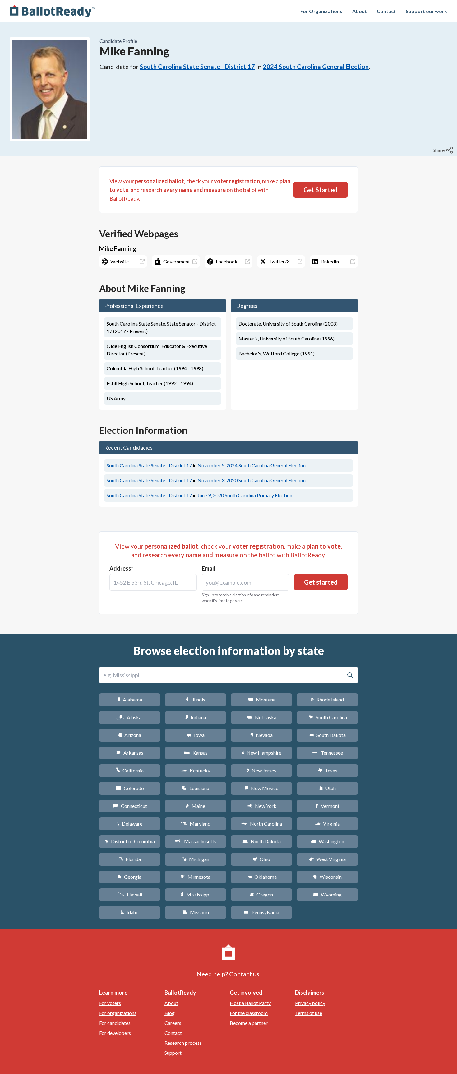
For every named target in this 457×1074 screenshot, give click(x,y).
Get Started (320, 189)
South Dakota (327, 735)
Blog (169, 1013)
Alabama (130, 699)
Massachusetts (195, 841)
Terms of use (308, 1013)
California (130, 770)
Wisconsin (327, 877)
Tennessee (327, 753)
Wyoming (327, 894)
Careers (172, 1023)
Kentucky (195, 770)
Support (173, 1053)
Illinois (195, 699)
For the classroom (249, 1013)
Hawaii (130, 894)
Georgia (129, 877)
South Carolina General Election (251, 465)
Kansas (196, 753)
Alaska (129, 717)
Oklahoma (261, 877)
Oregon (261, 894)
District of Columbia (130, 841)
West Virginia (327, 859)
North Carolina (261, 823)
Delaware (129, 823)
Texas (327, 770)
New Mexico (262, 788)
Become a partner (249, 1023)
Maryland (195, 823)
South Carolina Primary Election (244, 495)
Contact (386, 11)
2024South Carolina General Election (316, 66)
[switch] (444, 150)
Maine (195, 806)
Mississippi (195, 894)
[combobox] (153, 582)
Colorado (130, 788)
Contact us (244, 974)
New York (261, 806)
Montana (261, 699)
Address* (121, 568)
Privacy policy (310, 1003)
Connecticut (130, 806)
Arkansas (129, 753)
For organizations (117, 1013)
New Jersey (261, 770)
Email (208, 568)
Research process (183, 1043)
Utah (327, 788)
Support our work (426, 11)
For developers (115, 1033)
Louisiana (195, 788)
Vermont (327, 806)
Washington (327, 841)
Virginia (327, 823)
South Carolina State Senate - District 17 (197, 66)
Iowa (196, 735)
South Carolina (327, 717)
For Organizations (321, 11)
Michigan (195, 859)
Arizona (129, 735)
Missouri (195, 912)
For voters (110, 1003)
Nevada (261, 735)
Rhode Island (327, 699)
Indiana (195, 717)
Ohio (261, 859)
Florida (129, 859)
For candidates (115, 1023)
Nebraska (261, 717)
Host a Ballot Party (250, 1003)
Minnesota (195, 877)
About (359, 11)
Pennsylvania (261, 912)
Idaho (130, 912)
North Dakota (261, 841)
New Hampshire (261, 753)
